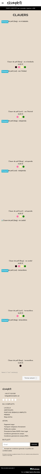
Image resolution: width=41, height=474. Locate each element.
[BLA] (16, 67)
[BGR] (25, 67)
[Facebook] (3, 400)
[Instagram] (9, 400)
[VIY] (22, 67)
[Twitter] (6, 400)
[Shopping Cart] (38, 3)
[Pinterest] (12, 400)
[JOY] (19, 67)
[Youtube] (15, 400)
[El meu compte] (35, 3)
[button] (32, 3)
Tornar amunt (30, 378)
